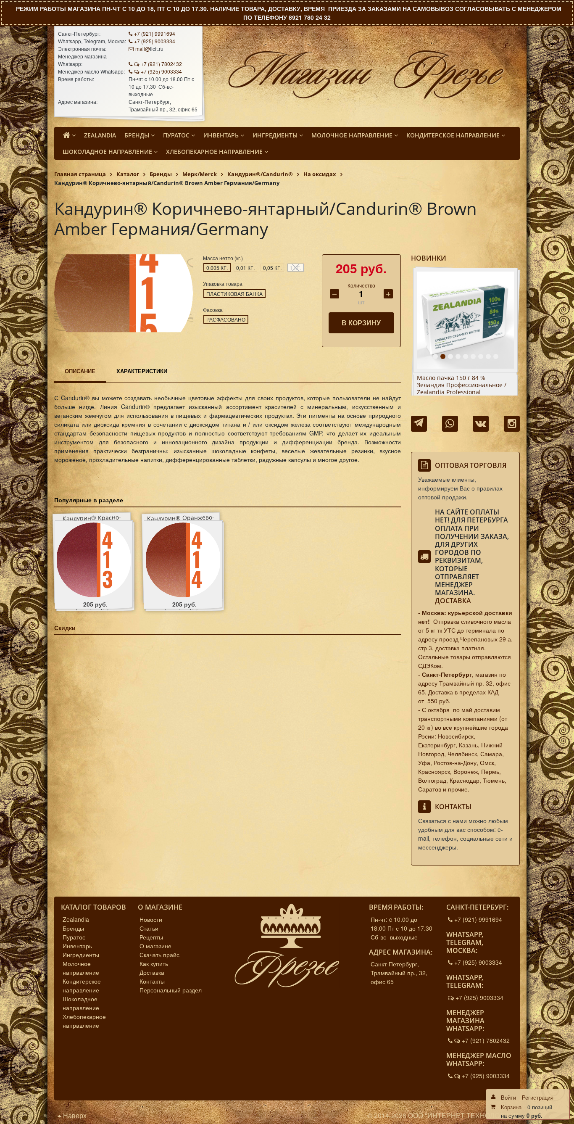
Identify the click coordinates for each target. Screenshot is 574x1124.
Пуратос (74, 937)
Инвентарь (77, 946)
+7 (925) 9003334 (154, 41)
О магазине (155, 946)
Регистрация (537, 1097)
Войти (508, 1097)
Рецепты (151, 937)
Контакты (152, 981)
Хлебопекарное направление (84, 1020)
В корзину (361, 322)
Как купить (154, 963)
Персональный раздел (171, 990)
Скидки (65, 627)
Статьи (149, 928)
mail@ (142, 48)
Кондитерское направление (82, 985)
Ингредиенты (81, 954)
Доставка (453, 600)
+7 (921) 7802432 (161, 63)
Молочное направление (81, 967)
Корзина (511, 1107)
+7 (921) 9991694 (154, 33)
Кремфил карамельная (450, 378)
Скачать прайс (159, 954)
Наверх (74, 1115)
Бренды (73, 928)
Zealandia (76, 919)
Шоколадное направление (81, 1003)
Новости (151, 919)
